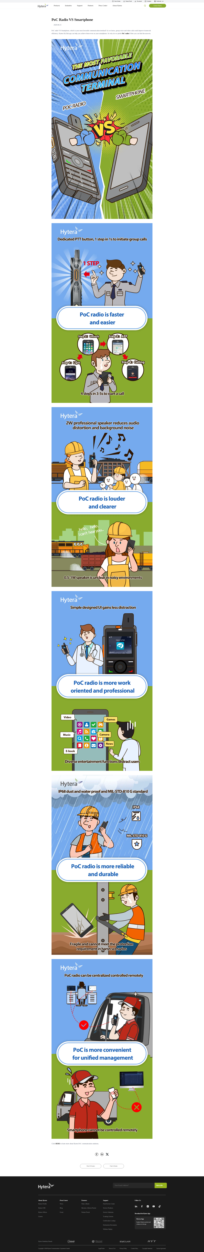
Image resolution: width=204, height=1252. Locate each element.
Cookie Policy (134, 1248)
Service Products (108, 1208)
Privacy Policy (123, 1248)
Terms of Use (112, 1248)
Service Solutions (108, 1212)
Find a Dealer (85, 1204)
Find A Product (91, 1166)
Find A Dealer (113, 1166)
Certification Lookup (109, 1221)
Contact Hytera (158, 5)
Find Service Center (109, 1204)
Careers (40, 1216)
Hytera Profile (42, 1204)
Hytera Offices (42, 1212)
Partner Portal (85, 1212)
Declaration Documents (110, 1225)
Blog (61, 1208)
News (61, 1204)
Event (61, 1212)
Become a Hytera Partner (88, 1208)
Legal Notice (101, 1248)
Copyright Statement (147, 1248)
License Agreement (161, 1248)
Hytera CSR (41, 1208)
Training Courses (108, 1216)
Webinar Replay (107, 1229)
